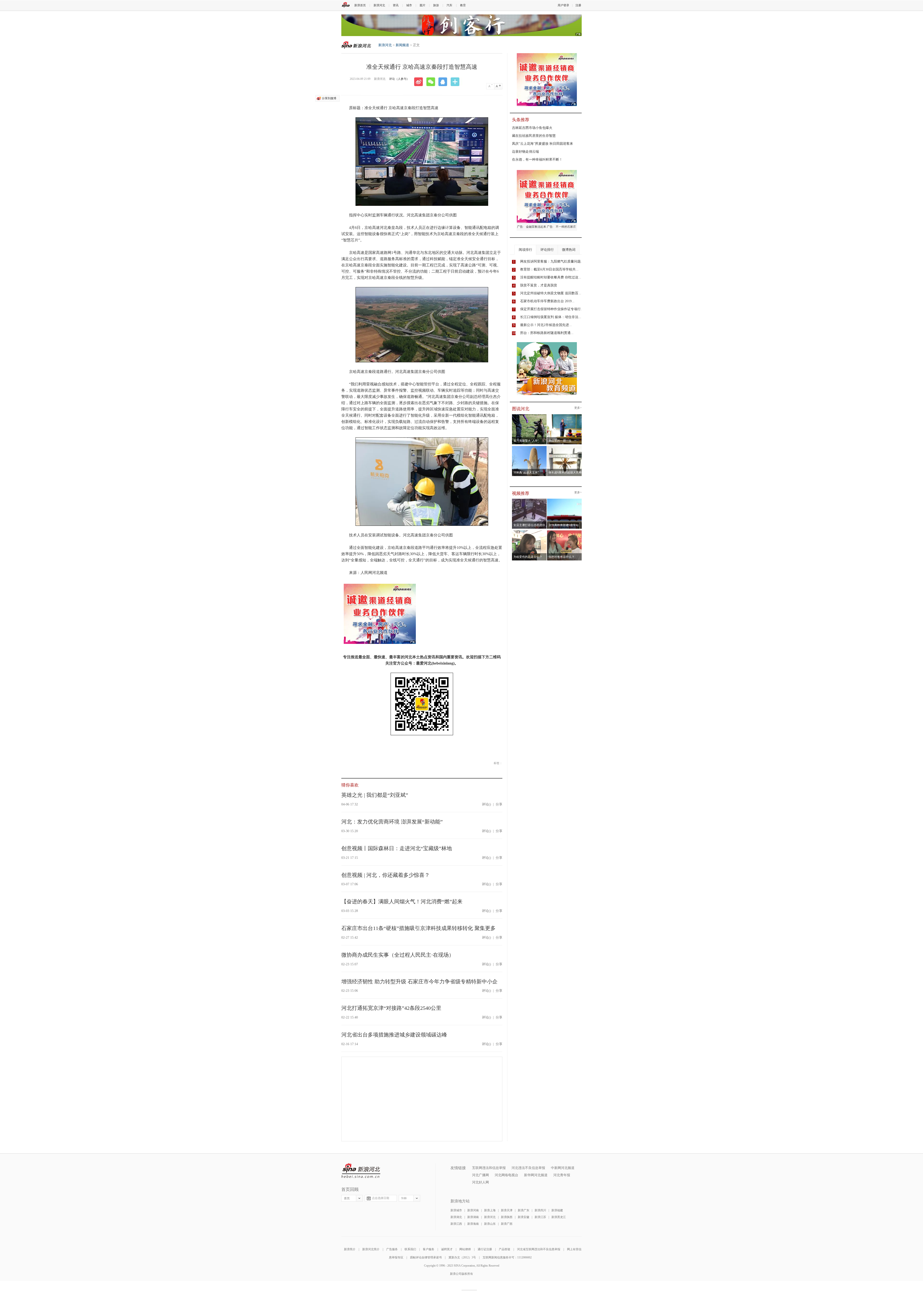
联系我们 (410, 1249)
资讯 (396, 5)
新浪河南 (473, 1210)
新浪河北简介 (371, 1249)
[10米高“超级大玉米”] (529, 447)
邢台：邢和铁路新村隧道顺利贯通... (547, 333)
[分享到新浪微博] (420, 81)
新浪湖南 (473, 1217)
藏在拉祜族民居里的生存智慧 (534, 136)
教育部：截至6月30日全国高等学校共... (549, 269)
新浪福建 (557, 1210)
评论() (486, 804)
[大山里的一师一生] (564, 415)
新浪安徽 (523, 1217)
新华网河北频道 (536, 1175)
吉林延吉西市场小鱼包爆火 (532, 128)
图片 (422, 5)
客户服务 (428, 1249)
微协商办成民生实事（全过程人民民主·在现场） (397, 955)
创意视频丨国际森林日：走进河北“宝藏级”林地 (396, 848)
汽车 (449, 5)
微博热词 (568, 249)
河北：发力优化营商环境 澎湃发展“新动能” (392, 822)
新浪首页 (360, 5)
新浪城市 (456, 1210)
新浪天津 (506, 1210)
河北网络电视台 (506, 1175)
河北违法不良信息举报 (528, 1168)
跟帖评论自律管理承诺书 (426, 1257)
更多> (578, 407)
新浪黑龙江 (558, 1217)
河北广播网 (480, 1175)
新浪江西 (456, 1223)
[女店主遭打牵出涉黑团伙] (529, 500)
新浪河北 (379, 5)
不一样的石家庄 (566, 226)
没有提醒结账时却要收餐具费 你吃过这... (550, 277)
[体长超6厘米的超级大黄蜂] (564, 447)
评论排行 (547, 249)
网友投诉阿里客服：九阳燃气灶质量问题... (552, 261)
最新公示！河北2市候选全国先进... (546, 325)
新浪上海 (490, 1210)
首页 (347, 1198)
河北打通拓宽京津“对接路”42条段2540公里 (391, 1008)
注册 (578, 5)
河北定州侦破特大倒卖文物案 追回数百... (550, 293)
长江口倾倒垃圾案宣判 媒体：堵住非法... (550, 317)
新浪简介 (349, 1249)
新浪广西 (506, 1223)
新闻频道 (402, 45)
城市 (409, 5)
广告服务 (392, 1249)
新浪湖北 (456, 1217)
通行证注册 (485, 1249)
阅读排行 (525, 249)
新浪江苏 (540, 1217)
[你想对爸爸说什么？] (564, 532)
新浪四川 (540, 1210)
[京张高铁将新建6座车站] (564, 500)
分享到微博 (329, 98)
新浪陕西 (506, 1217)
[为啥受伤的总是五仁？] (529, 532)
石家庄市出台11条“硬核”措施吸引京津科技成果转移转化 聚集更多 (418, 928)
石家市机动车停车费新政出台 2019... (547, 301)
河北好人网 (480, 1182)
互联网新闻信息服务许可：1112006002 (507, 1257)
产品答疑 (504, 1249)
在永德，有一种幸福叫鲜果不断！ (537, 159)
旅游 (436, 5)
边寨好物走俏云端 (525, 151)
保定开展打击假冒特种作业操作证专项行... (552, 309)
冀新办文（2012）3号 (462, 1257)
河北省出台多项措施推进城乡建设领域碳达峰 (394, 1035)
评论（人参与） (399, 79)
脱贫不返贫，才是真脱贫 (538, 285)
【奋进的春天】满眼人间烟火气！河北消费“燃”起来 (401, 901)
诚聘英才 (447, 1249)
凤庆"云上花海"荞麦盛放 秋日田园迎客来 (542, 143)
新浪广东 (523, 1210)
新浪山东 (490, 1223)
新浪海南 (473, 1223)
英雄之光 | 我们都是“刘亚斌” (374, 795)
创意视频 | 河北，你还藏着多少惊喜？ (385, 875)
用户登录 (563, 5)
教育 (463, 5)
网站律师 (465, 1249)
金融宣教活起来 (536, 226)
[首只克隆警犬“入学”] (529, 415)
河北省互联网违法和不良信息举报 (538, 1249)
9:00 (403, 1198)
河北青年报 (561, 1175)
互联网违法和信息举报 (489, 1168)
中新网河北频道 (562, 1168)
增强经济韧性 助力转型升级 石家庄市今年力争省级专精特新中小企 (419, 982)
